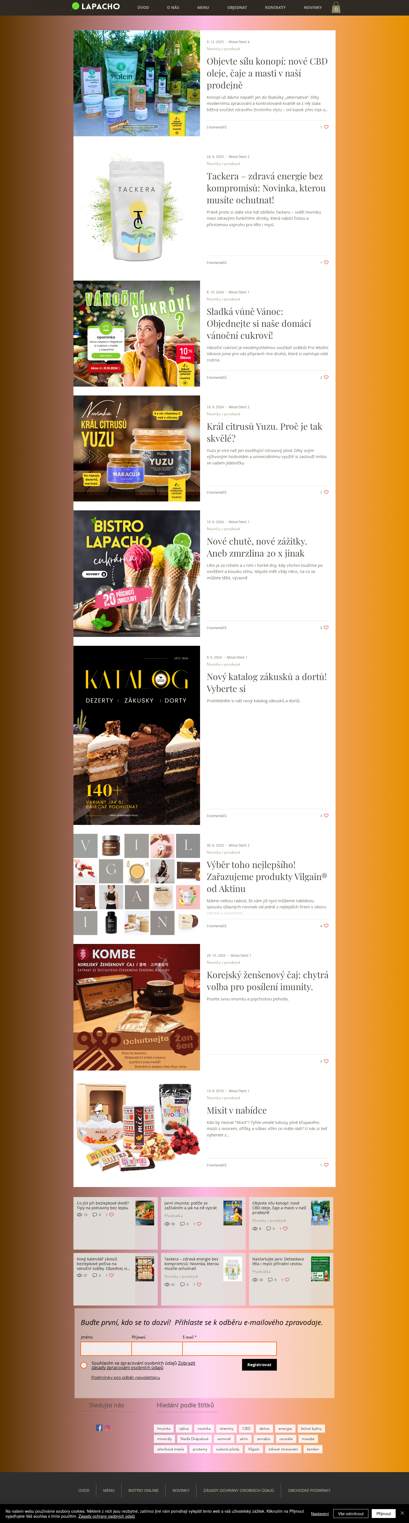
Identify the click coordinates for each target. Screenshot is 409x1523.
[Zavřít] (402, 1514)
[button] (232, 7)
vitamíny (226, 1428)
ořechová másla (170, 1449)
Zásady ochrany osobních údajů (106, 1516)
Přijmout (383, 1513)
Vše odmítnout (351, 1513)
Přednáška (173, 1215)
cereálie (286, 1438)
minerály (164, 1438)
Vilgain (254, 1449)
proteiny (200, 1449)
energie (285, 1428)
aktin (244, 1438)
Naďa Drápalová (194, 1438)
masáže (308, 1438)
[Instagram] (107, 1428)
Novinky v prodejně (223, 48)
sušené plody (227, 1449)
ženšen (313, 1449)
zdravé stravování (283, 1449)
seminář (224, 1438)
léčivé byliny (311, 1428)
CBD (246, 1428)
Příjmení (139, 1337)
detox (264, 1428)
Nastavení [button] (320, 1513)
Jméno (87, 1337)
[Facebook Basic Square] (99, 1428)
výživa (184, 1428)
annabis (263, 1438)
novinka (204, 1428)
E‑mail (188, 1337)
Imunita (163, 1428)
